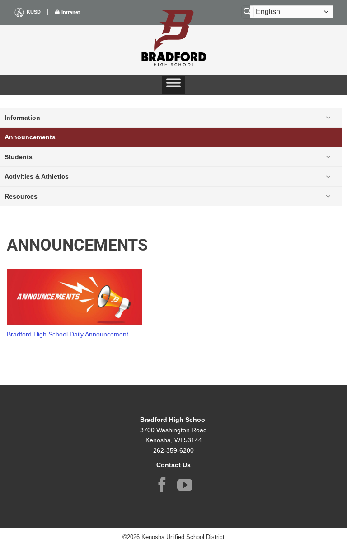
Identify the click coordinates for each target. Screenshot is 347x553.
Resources (21, 196)
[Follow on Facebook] (162, 486)
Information (22, 117)
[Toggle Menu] (173, 85)
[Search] (247, 12)
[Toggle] (328, 118)
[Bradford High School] (173, 39)
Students (19, 157)
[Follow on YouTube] (184, 486)
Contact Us (173, 464)
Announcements (30, 137)
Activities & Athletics (37, 176)
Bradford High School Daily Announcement (67, 334)
